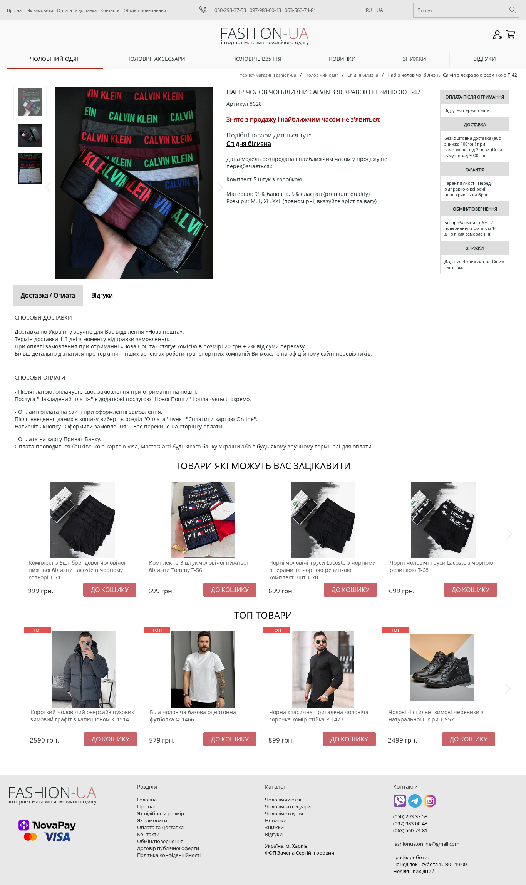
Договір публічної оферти (168, 848)
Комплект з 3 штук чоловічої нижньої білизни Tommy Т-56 (198, 566)
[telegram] (415, 803)
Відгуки (484, 58)
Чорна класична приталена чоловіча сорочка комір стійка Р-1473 (319, 715)
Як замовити (40, 10)
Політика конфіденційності (169, 855)
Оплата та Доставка (160, 827)
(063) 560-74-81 (410, 830)
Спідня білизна (362, 75)
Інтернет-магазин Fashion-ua (266, 75)
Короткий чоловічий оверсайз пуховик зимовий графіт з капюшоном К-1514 (82, 715)
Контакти (110, 10)
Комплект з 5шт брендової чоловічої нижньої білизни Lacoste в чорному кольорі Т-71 (77, 570)
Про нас (15, 10)
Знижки (414, 58)
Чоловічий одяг (54, 58)
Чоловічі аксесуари (155, 58)
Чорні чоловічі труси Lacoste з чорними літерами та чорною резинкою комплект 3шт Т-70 (322, 570)
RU (369, 10)
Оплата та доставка (77, 10)
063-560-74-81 (300, 10)
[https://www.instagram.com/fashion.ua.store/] (430, 803)
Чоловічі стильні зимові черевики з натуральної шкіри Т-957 (436, 715)
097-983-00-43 (265, 10)
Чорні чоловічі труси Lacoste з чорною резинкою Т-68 (441, 566)
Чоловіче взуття (256, 58)
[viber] (400, 803)
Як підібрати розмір (160, 813)
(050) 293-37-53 (410, 816)
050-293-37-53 (230, 10)
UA (380, 10)
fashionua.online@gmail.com (426, 843)
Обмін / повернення (145, 10)
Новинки (342, 58)
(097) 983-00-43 (410, 823)
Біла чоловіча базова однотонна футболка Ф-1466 (193, 715)
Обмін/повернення (160, 841)
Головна (147, 799)
